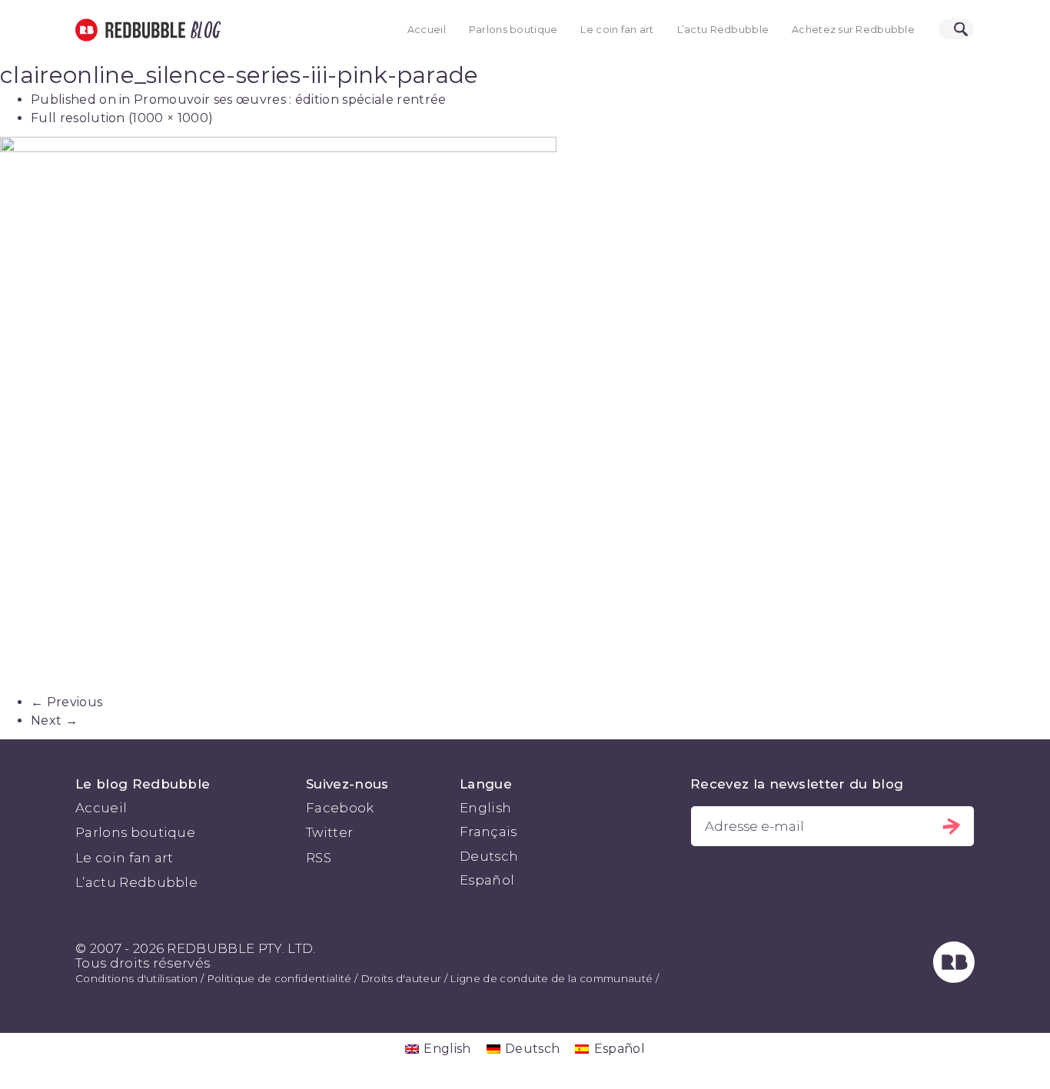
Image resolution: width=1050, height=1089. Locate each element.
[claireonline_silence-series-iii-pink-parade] (525, 415)
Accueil (426, 29)
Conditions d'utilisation (136, 978)
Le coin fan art (616, 29)
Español (487, 880)
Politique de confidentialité (279, 978)
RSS (318, 857)
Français (488, 831)
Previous (66, 702)
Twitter (329, 832)
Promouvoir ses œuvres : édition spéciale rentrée (290, 99)
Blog (203, 30)
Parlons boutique (513, 29)
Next (54, 720)
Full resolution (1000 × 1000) (122, 118)
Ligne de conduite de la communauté (551, 978)
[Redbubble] (954, 978)
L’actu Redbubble (723, 29)
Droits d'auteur (401, 978)
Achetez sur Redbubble (853, 29)
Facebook (340, 807)
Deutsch (489, 856)
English (485, 807)
